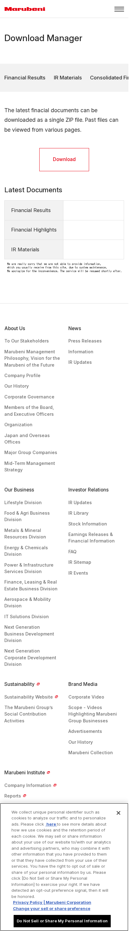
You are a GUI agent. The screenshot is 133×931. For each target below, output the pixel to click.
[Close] (118, 813)
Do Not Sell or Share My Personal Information (62, 920)
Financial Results (24, 77)
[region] (64, 867)
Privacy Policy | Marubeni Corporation (52, 902)
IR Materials (68, 77)
